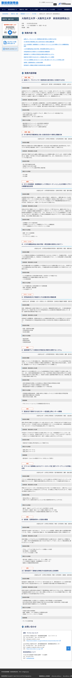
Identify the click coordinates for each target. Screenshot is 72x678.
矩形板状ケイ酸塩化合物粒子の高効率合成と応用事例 (37, 65)
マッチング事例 (34, 9)
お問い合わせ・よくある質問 (47, 9)
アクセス (59, 9)
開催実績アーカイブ (25, 13)
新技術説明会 (5, 13)
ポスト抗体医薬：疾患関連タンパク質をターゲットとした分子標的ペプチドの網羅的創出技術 (46, 45)
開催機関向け (67, 9)
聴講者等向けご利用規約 (44, 676)
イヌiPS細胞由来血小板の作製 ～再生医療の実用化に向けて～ (39, 49)
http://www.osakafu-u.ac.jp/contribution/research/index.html (42, 641)
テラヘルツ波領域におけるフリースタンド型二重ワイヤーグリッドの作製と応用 (44, 60)
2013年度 (34, 13)
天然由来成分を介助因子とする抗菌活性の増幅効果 (37, 51)
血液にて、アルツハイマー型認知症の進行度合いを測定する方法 (40, 39)
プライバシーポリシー (56, 676)
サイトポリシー (66, 676)
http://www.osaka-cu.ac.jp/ (33, 649)
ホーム (3, 9)
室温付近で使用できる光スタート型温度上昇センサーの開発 (39, 57)
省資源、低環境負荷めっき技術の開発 (33, 62)
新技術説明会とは (12, 9)
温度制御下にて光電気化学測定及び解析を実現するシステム (39, 54)
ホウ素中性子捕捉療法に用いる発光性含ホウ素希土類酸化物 (39, 41)
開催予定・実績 (23, 9)
